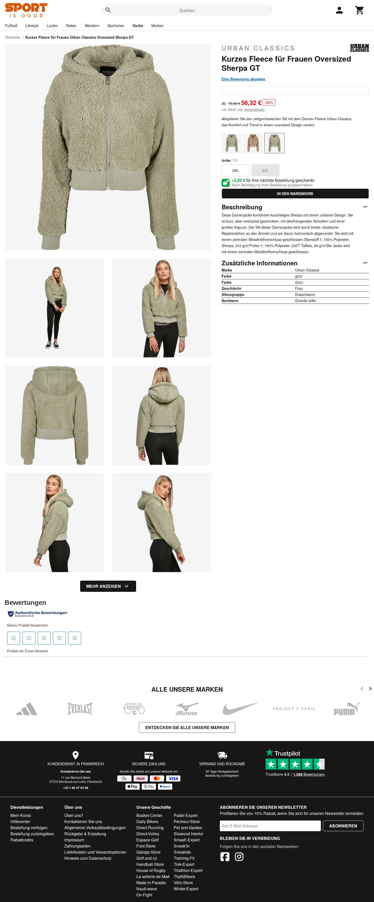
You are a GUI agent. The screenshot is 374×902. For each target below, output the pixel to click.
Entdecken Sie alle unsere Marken (187, 727)
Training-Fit (184, 858)
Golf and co (146, 858)
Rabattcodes (21, 840)
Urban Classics (259, 48)
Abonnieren (343, 826)
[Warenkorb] (360, 10)
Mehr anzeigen (103, 586)
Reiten (71, 25)
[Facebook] (225, 857)
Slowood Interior (188, 834)
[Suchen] (108, 10)
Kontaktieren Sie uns (76, 771)
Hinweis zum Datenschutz (87, 858)
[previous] (362, 689)
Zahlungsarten (77, 846)
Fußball (11, 25)
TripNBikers (184, 876)
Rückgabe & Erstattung (85, 834)
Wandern (92, 25)
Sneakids (182, 852)
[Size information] (235, 160)
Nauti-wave (146, 889)
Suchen (187, 10)
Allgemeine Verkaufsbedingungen (95, 827)
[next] (370, 689)
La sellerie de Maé (153, 876)
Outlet (138, 25)
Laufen (52, 25)
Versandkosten (254, 109)
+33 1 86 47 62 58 (75, 787)
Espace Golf (147, 840)
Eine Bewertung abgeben (243, 78)
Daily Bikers (147, 821)
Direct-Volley (147, 834)
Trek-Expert (184, 864)
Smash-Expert (186, 840)
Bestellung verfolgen (29, 827)
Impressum (74, 840)
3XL (235, 170)
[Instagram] (239, 857)
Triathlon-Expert (188, 870)
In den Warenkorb (295, 193)
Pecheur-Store (187, 821)
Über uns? (73, 815)
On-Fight (144, 895)
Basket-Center (149, 815)
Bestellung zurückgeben (222, 775)
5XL (265, 170)
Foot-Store (145, 846)
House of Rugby (151, 870)
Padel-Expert (185, 815)
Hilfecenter (20, 821)
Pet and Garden (188, 827)
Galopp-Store (148, 852)
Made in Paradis (151, 882)
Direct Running (150, 827)
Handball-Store (150, 864)
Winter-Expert (186, 889)
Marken (157, 25)
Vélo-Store (183, 882)
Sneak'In (182, 846)
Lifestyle (32, 25)
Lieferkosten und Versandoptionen (95, 852)
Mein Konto (20, 815)
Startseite (12, 37)
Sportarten (115, 25)
